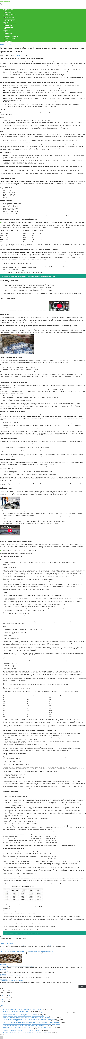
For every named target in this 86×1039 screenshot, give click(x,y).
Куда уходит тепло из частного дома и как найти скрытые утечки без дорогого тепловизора (29, 1019)
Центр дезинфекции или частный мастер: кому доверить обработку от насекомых (26, 1032)
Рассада (7, 11)
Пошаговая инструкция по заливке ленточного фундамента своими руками (17, 966)
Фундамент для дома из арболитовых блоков (10, 971)
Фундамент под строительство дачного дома (10, 975)
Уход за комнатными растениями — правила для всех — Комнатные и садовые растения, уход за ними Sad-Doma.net (26, 951)
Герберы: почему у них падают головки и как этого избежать (20, 1014)
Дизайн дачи (6, 22)
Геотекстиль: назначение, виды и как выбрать (16, 1029)
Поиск (2, 983)
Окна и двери (8, 41)
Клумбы (5, 28)
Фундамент (8, 40)
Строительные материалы (11, 36)
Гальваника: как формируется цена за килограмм (17, 1011)
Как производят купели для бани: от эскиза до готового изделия (21, 1030)
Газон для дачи (9, 27)
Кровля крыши (9, 32)
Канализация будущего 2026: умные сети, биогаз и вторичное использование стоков (27, 1020)
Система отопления (10, 35)
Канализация (8, 33)
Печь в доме (8, 25)
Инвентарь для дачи (10, 23)
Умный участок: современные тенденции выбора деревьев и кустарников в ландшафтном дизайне (31, 1024)
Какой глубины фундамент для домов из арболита (11, 980)
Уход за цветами (7, 15)
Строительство (6, 30)
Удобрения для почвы (10, 14)
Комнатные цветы (10, 19)
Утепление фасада (10, 38)
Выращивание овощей (8, 9)
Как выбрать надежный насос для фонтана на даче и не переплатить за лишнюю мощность (29, 1017)
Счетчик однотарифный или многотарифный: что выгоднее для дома (23, 1009)
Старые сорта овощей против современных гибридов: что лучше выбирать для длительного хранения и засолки (35, 1012)
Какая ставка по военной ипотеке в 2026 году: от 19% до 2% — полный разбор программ (27, 1027)
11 (2, 997)
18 (2, 999)
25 (2, 1001)
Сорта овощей (8, 12)
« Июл (1, 1005)
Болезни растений (9, 17)
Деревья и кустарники (8, 20)
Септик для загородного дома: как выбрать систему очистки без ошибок (23, 1016)
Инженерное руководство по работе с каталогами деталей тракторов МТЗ (24, 1025)
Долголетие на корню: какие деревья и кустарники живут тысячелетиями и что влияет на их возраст (31, 1022)
